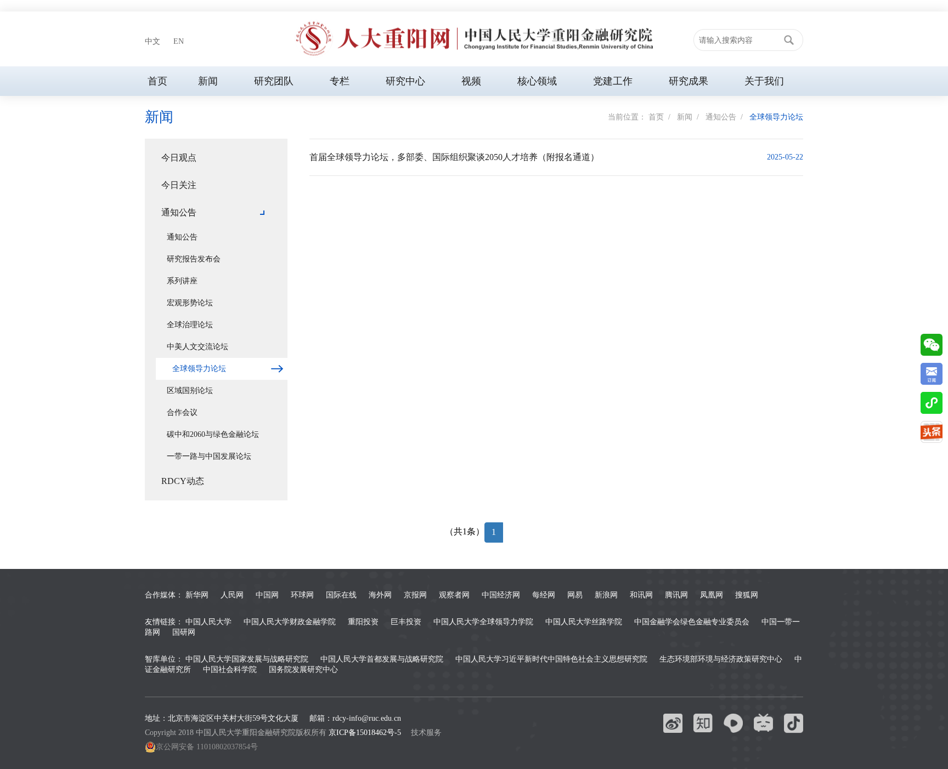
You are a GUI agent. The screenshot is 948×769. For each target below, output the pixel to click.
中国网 (267, 595)
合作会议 (182, 412)
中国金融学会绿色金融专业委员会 (691, 622)
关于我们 (764, 81)
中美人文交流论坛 (197, 347)
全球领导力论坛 (776, 117)
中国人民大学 (208, 622)
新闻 (208, 81)
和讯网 (641, 595)
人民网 (232, 595)
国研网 (183, 632)
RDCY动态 (182, 481)
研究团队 (274, 81)
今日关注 (178, 185)
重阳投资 (363, 622)
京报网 (415, 595)
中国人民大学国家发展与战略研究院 (246, 659)
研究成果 (688, 81)
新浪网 (606, 595)
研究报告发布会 (194, 259)
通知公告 (721, 117)
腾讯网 (676, 595)
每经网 (543, 595)
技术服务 (426, 732)
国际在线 (341, 595)
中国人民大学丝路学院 (583, 622)
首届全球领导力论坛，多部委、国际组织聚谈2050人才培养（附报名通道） (454, 157)
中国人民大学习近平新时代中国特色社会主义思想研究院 (551, 659)
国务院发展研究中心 (303, 669)
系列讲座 (182, 281)
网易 (575, 595)
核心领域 (537, 81)
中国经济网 (501, 595)
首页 (157, 81)
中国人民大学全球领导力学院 (483, 622)
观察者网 (454, 595)
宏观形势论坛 (190, 303)
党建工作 (613, 81)
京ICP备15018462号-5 (365, 732)
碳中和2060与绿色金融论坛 (213, 434)
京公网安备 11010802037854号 (207, 747)
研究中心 (405, 81)
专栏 (339, 81)
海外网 (380, 595)
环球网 (302, 595)
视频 (471, 81)
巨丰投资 (406, 622)
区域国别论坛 (190, 390)
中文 (152, 41)
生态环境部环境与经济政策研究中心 (720, 659)
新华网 (196, 595)
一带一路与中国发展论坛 (209, 456)
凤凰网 (711, 595)
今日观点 (178, 157)
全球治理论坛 (190, 325)
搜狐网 (746, 595)
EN (178, 41)
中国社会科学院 (230, 669)
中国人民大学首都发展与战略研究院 (381, 659)
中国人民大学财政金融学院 (290, 622)
